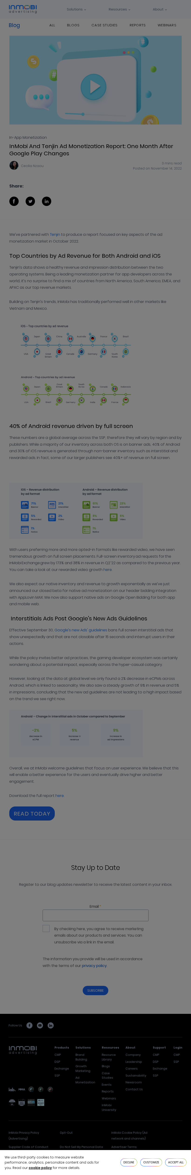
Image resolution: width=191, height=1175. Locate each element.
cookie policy (40, 1168)
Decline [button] (128, 1162)
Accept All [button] (176, 1162)
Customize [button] (151, 1162)
